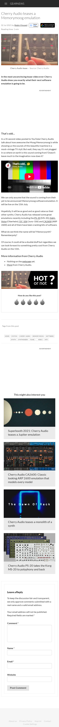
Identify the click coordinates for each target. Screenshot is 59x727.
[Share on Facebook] (41, 326)
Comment (12, 623)
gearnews (17, 3)
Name (10, 648)
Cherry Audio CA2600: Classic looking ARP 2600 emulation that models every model (28, 478)
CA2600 (47, 221)
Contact (47, 721)
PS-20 (37, 218)
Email (10, 661)
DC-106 (23, 221)
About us (13, 721)
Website (11, 674)
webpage (26, 261)
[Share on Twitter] (52, 326)
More (9, 264)
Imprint (38, 721)
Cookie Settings (30, 724)
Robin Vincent (20, 25)
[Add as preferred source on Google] (47, 25)
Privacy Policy (25, 721)
